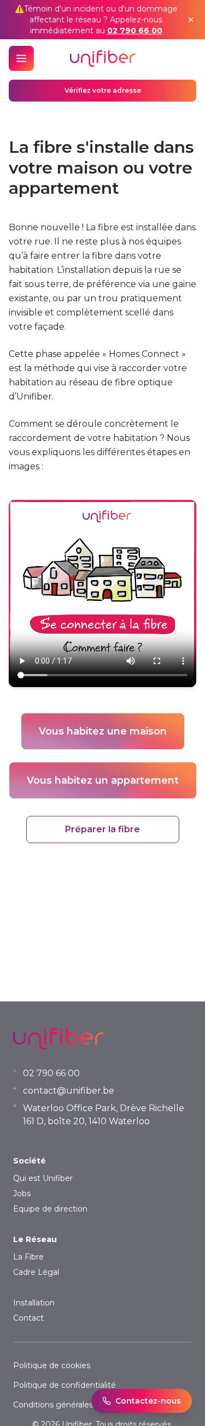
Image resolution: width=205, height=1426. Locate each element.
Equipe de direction (50, 1209)
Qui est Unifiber (43, 1178)
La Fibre (28, 1257)
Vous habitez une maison (103, 731)
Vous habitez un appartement (103, 780)
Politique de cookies (51, 1365)
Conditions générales (53, 1405)
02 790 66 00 (134, 30)
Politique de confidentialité (64, 1385)
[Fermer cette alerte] (190, 19)
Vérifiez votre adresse (103, 90)
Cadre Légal (36, 1272)
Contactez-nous (148, 1401)
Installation (34, 1303)
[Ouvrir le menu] (21, 58)
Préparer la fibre (102, 829)
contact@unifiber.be (68, 1090)
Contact (28, 1318)
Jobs (22, 1193)
